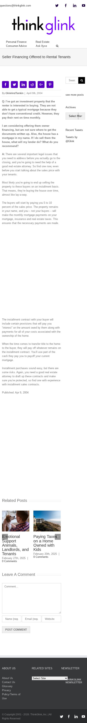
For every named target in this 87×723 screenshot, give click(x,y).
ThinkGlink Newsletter (74, 681)
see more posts (75, 94)
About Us (7, 678)
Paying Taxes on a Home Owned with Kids (45, 543)
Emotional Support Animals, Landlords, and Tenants (15, 545)
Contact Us (8, 682)
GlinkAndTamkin (14, 93)
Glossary (7, 686)
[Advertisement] (43, 272)
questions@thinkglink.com (15, 5)
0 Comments (9, 561)
